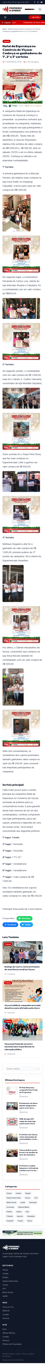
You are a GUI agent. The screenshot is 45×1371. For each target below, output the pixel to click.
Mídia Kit (5, 1311)
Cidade (6, 41)
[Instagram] (38, 2)
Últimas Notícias (8, 1333)
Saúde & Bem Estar (14, 1198)
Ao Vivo (36, 17)
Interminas (20, 1360)
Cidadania (30, 1216)
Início (4, 29)
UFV (36, 1198)
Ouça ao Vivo (8, 1307)
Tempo (20, 1221)
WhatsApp (26, 918)
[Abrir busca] (39, 9)
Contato (5, 1314)
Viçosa (27, 1198)
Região (28, 1193)
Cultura (19, 1212)
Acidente (10, 1221)
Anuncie (5, 1318)
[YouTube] (41, 2)
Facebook (12, 925)
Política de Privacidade (12, 1344)
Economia (10, 1207)
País (27, 1212)
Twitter (28, 925)
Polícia (9, 1193)
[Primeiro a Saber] (12, 9)
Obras (29, 1221)
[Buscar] (37, 1069)
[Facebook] (35, 2)
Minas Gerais (11, 1202)
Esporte (20, 1216)
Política (9, 1212)
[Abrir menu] (5, 17)
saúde (22, 1202)
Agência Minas (23, 1207)
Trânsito (10, 1216)
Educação (33, 1202)
